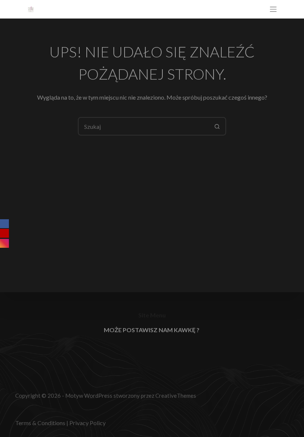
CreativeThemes (175, 395)
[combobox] (143, 126)
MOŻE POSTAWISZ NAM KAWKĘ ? (151, 329)
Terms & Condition (39, 422)
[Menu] (273, 9)
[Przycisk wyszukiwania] (216, 126)
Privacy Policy (87, 422)
